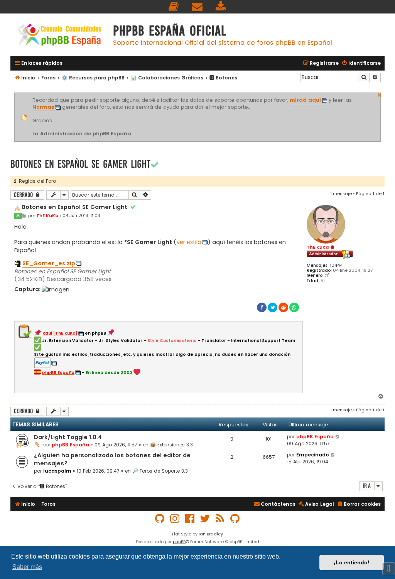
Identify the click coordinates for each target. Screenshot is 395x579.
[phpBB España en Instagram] (175, 518)
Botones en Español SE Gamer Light (80, 164)
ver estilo (189, 242)
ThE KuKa (318, 247)
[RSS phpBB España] (220, 518)
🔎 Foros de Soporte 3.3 (160, 471)
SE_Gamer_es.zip (48, 263)
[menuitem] (174, 6)
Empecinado (312, 454)
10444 (336, 265)
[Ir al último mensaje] (337, 436)
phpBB (179, 542)
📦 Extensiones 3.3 (171, 444)
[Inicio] (59, 35)
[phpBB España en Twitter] (205, 518)
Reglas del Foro (36, 181)
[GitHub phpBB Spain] (160, 518)
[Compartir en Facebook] (262, 307)
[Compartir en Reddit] (283, 307)
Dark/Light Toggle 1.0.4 (68, 437)
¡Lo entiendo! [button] (352, 562)
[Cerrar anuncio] (379, 94)
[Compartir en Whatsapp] (294, 307)
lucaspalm (57, 471)
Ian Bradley (211, 534)
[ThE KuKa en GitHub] (235, 518)
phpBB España (70, 444)
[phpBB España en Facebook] (190, 518)
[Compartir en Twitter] (272, 307)
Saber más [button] (27, 567)
